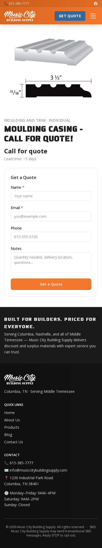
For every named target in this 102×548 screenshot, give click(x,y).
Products (11, 427)
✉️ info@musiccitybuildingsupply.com (35, 470)
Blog (8, 434)
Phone (16, 228)
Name (17, 187)
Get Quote (70, 15)
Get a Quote (51, 284)
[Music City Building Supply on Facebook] (96, 4)
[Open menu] (93, 16)
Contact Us (13, 441)
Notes (16, 248)
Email (17, 207)
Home (9, 412)
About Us (12, 419)
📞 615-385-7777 (16, 4)
